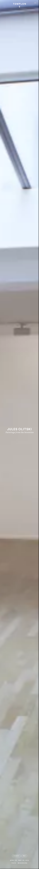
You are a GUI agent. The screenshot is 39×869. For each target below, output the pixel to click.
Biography (16, 855)
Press (24, 855)
